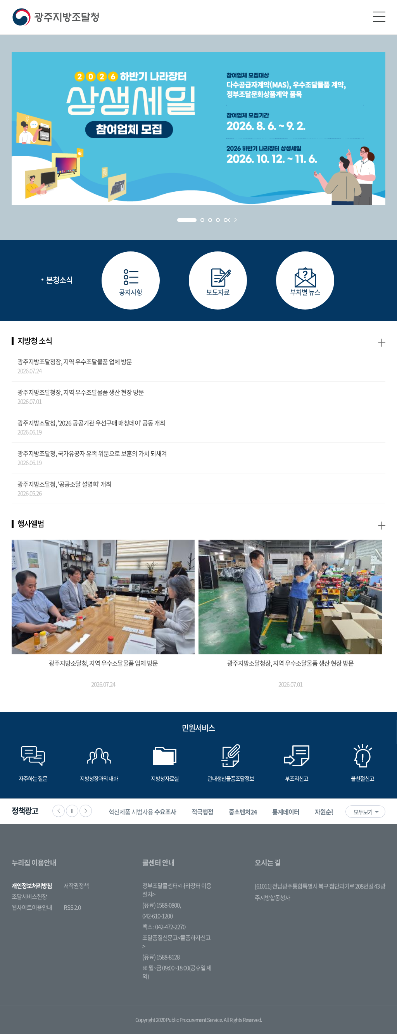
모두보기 (363, 812)
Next (235, 220)
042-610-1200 (157, 916)
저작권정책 (76, 885)
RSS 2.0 (72, 907)
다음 (85, 811)
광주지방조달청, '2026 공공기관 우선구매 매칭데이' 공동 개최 (91, 422)
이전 (58, 811)
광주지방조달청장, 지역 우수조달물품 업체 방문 (74, 361)
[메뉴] (379, 17)
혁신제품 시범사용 (142, 811)
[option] (142, 811)
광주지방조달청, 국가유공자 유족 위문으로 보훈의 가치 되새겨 (92, 453)
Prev (229, 220)
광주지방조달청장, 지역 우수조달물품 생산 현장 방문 (80, 392)
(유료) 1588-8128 (161, 957)
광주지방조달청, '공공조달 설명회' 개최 (64, 484)
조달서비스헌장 (29, 896)
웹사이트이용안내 (32, 907)
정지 (72, 811)
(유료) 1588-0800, (161, 905)
